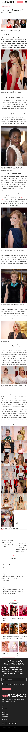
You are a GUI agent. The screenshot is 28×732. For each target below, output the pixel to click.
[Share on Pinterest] (14, 31)
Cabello (4, 712)
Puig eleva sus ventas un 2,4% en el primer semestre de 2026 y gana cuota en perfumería (14, 591)
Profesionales (5, 716)
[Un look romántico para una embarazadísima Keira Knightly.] (20, 500)
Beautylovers (5, 714)
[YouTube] (15, 723)
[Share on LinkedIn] (16, 31)
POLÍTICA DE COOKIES (19, 729)
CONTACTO (14, 731)
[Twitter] (12, 723)
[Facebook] (3, 723)
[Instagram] (6, 723)
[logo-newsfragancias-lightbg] (7, 2)
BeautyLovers (7, 6)
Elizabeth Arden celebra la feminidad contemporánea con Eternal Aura (12, 655)
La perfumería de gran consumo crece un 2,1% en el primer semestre (13, 578)
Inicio (2, 6)
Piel (2, 707)
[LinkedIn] (9, 723)
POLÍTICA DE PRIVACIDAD (8, 729)
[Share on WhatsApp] (19, 31)
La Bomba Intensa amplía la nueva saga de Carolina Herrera (14, 619)
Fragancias (4, 705)
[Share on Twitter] (11, 31)
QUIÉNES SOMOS (7, 731)
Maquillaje (4, 708)
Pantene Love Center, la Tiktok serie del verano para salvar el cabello (7, 543)
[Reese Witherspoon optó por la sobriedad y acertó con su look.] (7, 446)
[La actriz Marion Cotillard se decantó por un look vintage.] (7, 459)
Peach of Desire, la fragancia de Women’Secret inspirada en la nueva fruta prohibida (15, 637)
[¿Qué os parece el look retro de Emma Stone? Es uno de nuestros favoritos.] (20, 433)
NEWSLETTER (21, 731)
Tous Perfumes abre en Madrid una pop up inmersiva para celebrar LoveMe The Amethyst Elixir (21, 547)
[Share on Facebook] (9, 31)
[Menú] (26, 2)
